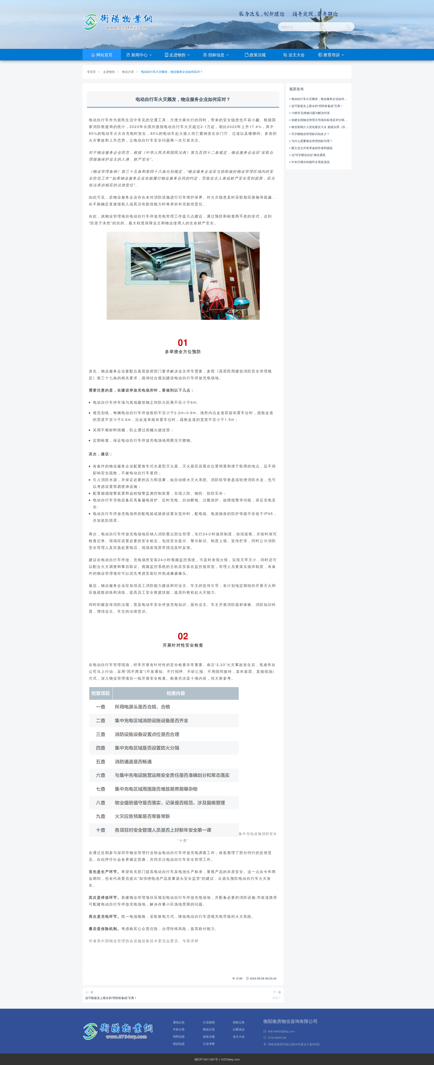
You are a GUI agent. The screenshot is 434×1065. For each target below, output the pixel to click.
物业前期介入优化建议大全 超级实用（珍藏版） (319, 127)
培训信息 (179, 1043)
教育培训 (331, 54)
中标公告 (179, 1028)
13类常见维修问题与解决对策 (310, 113)
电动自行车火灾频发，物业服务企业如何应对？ (172, 71)
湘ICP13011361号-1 (207, 1059)
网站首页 (104, 54)
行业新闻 (209, 1021)
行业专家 (209, 1043)
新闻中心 (139, 54)
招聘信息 (179, 1035)
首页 (93, 71)
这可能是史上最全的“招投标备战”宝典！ (111, 998)
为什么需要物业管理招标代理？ (312, 141)
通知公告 (179, 1021)
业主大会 (296, 54)
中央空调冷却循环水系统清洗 (310, 162)
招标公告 (239, 1021)
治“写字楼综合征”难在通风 (308, 155)
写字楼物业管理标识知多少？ (310, 134)
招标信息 (216, 54)
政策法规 (257, 54)
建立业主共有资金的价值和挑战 (312, 148)
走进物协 (177, 54)
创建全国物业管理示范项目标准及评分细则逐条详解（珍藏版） (319, 120)
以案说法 (239, 1028)
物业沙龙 (128, 71)
